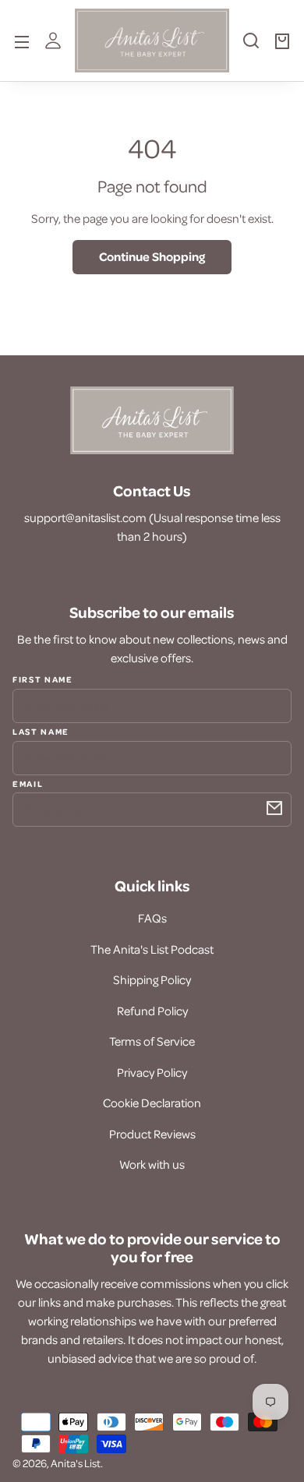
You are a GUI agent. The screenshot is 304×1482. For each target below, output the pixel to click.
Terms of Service (152, 1041)
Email (27, 783)
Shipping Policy (152, 979)
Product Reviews (152, 1133)
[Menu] (21, 40)
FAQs (152, 918)
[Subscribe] (274, 808)
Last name (40, 730)
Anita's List (76, 1463)
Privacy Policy (152, 1072)
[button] (251, 47)
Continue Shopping (152, 256)
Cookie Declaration (152, 1102)
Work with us (152, 1164)
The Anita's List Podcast (152, 949)
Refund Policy (152, 1010)
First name (42, 679)
